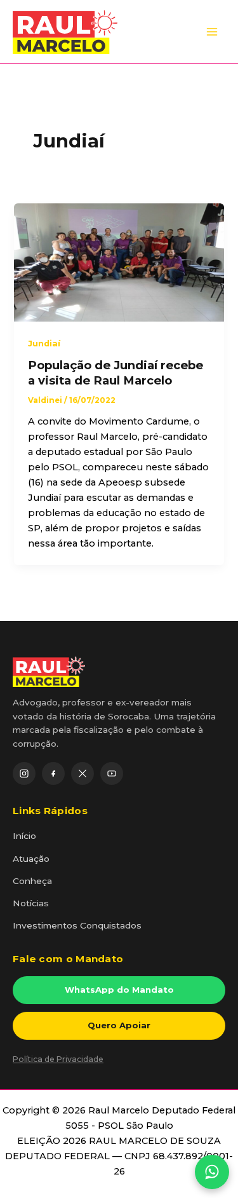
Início (24, 836)
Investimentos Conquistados (77, 925)
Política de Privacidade (58, 1059)
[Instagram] (24, 773)
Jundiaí (44, 343)
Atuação (31, 859)
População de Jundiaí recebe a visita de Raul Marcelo (115, 373)
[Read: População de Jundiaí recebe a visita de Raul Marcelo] (118, 262)
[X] (82, 773)
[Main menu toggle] (212, 31)
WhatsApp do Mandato (119, 989)
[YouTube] (111, 773)
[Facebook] (53, 773)
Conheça (32, 881)
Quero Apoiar (119, 1025)
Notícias (31, 903)
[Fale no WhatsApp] (212, 1172)
